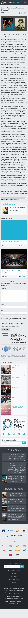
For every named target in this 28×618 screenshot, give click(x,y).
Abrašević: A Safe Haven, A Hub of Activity (11, 271)
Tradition (11, 199)
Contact (14, 582)
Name (2, 304)
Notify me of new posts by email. (10, 326)
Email (2, 310)
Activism (4, 198)
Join (24, 442)
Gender (17, 198)
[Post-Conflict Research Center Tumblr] (24, 434)
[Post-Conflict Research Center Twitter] (9, 434)
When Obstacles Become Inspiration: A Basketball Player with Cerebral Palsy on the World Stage (17, 457)
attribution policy (19, 599)
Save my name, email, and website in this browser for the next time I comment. (13, 319)
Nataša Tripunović (5, 13)
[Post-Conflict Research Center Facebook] (4, 434)
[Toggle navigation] (25, 2)
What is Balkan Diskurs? (14, 570)
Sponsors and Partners (14, 579)
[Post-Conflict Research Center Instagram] (14, 434)
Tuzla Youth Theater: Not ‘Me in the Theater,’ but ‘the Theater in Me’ (16, 508)
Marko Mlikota (23, 276)
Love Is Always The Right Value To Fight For (16, 494)
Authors (14, 585)
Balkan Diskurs (23, 245)
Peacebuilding (5, 199)
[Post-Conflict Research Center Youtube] (19, 434)
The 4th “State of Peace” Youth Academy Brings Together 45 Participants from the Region (16, 478)
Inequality (22, 198)
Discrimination (10, 198)
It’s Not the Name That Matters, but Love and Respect (16, 501)
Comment (3, 288)
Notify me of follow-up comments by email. (13, 323)
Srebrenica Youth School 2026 (10, 241)
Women (17, 199)
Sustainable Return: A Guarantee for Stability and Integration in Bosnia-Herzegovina (16, 516)
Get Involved (14, 576)
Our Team (14, 573)
